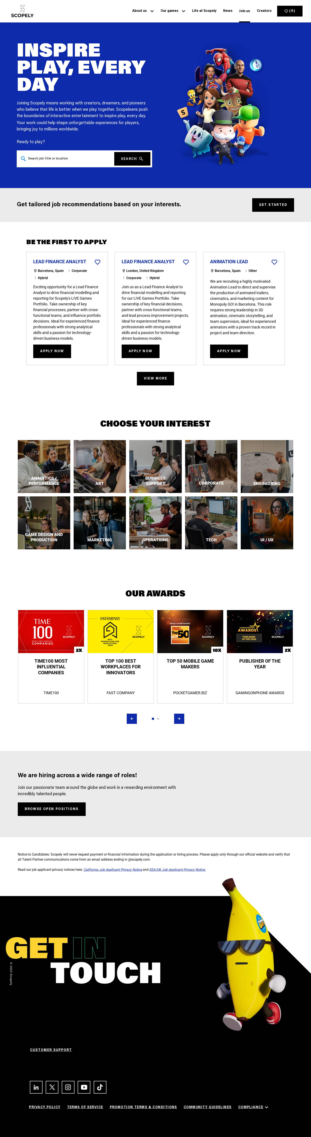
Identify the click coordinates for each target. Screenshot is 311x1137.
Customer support (51, 1050)
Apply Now (52, 351)
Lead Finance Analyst (59, 261)
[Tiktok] (98, 1087)
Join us (244, 11)
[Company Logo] (21, 11)
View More (155, 378)
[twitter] (50, 1087)
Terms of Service (85, 1107)
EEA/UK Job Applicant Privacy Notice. (177, 870)
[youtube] (82, 1087)
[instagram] (66, 1087)
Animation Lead (229, 261)
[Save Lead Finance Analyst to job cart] (97, 262)
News (228, 11)
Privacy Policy (44, 1107)
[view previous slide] (132, 719)
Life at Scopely (204, 11)
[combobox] (65, 159)
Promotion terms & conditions (143, 1107)
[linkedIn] (34, 1087)
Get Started (273, 205)
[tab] (153, 718)
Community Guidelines (208, 1107)
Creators (264, 11)
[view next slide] (179, 719)
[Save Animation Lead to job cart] (274, 262)
